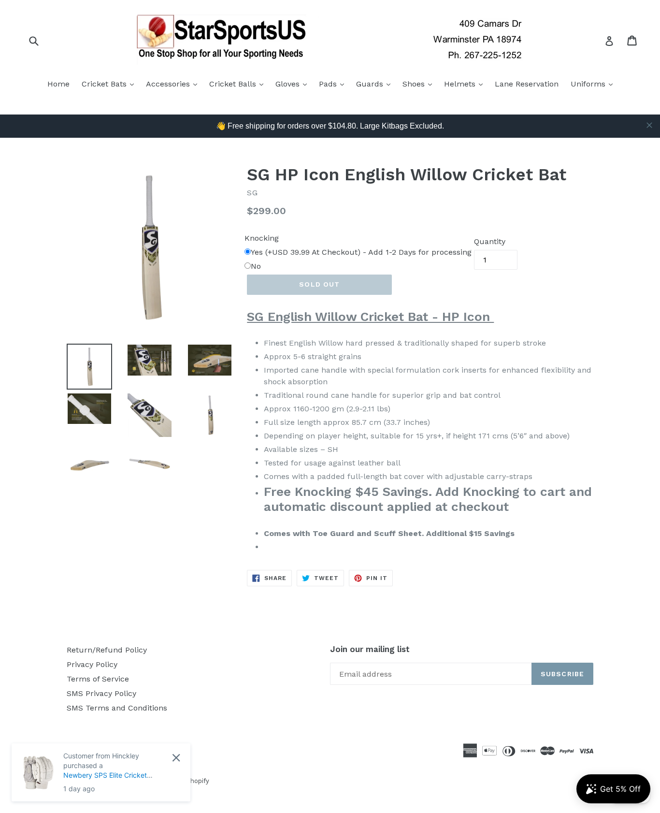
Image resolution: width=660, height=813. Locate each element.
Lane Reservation (527, 83)
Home (58, 83)
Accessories (174, 83)
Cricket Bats (110, 83)
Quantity (489, 241)
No (256, 266)
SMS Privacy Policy (101, 693)
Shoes (419, 83)
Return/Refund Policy (107, 649)
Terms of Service (98, 678)
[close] (649, 125)
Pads (334, 83)
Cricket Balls (238, 83)
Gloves (293, 83)
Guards (375, 83)
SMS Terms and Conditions (117, 707)
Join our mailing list (370, 649)
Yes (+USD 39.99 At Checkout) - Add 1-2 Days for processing (361, 252)
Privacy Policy (92, 664)
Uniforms (594, 83)
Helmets (466, 83)
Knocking (261, 238)
